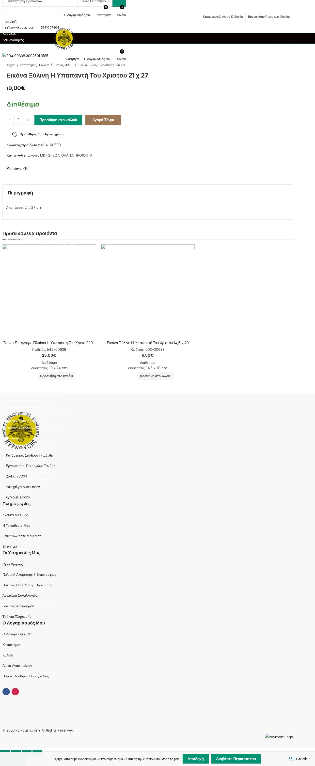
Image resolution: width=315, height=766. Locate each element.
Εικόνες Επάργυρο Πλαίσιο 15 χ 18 (28, 297)
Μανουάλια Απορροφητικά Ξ (24, 46)
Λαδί (5, 522)
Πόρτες (8, 66)
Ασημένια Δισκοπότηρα (20, 342)
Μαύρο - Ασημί (14, 535)
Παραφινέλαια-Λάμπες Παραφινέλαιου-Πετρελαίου (41, 162)
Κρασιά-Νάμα (13, 156)
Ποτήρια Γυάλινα (15, 491)
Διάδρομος (10, 187)
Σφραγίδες (10, 92)
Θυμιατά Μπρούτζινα (18, 458)
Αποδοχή (196, 758)
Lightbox (283, 45)
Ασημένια (9, 322)
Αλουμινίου (10, 509)
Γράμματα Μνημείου (17, 598)
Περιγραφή (20, 192)
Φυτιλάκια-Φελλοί (16, 169)
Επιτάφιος (10, 7)
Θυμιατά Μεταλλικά (17, 451)
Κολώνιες (9, 149)
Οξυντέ (7, 573)
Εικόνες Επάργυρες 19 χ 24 (23, 284)
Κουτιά (7, 484)
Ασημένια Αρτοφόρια (18, 329)
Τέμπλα (8, 98)
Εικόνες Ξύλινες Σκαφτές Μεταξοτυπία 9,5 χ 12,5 (39, 245)
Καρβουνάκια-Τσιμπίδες (21, 136)
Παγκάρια (9, 59)
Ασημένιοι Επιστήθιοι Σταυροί (25, 420)
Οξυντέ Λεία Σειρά (16, 580)
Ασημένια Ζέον (13, 361)
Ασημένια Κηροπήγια (18, 381)
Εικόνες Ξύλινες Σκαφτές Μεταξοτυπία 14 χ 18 (37, 251)
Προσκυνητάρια (14, 79)
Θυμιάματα (10, 130)
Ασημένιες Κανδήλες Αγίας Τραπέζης (30, 394)
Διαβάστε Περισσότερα (236, 758)
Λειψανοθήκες (13, 39)
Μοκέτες (8, 194)
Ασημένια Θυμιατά (16, 368)
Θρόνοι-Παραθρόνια (18, 20)
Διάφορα (9, 123)
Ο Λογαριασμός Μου (18, 634)
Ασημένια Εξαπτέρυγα (19, 348)
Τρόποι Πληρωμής (16, 616)
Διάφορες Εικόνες (15, 310)
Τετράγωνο (10, 213)
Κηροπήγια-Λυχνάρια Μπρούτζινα (28, 478)
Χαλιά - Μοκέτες (15, 181)
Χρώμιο (8, 586)
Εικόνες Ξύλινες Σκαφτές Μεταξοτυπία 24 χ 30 (38, 264)
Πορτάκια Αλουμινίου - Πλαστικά (27, 605)
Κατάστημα (11, 644)
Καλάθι (7, 655)
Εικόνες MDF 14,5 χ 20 (19, 232)
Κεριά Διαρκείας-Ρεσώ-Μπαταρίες (29, 143)
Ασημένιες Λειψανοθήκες (21, 407)
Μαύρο (7, 529)
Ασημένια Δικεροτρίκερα (20, 335)
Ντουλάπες (11, 52)
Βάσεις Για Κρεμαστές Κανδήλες (26, 445)
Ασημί (7, 516)
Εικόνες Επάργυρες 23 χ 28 (23, 291)
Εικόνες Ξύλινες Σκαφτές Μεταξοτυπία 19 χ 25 (37, 258)
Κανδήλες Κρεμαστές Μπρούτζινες (29, 471)
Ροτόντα (8, 207)
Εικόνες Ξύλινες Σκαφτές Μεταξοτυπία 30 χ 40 (38, 271)
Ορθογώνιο (11, 200)
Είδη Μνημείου (13, 502)
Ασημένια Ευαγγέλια (17, 355)
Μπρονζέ (9, 542)
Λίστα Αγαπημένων (17, 665)
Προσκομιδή (11, 72)
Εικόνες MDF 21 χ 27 (18, 238)
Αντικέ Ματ (10, 567)
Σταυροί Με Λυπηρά (17, 85)
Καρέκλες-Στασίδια (17, 26)
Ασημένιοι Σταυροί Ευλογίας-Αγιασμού (32, 427)
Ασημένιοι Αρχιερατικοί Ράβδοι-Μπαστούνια (36, 414)
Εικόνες (8, 225)
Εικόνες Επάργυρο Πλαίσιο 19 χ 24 (29, 304)
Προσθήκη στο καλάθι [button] (155, 376)
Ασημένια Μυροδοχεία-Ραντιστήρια (29, 387)
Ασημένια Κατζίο (15, 374)
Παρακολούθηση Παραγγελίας (25, 676)
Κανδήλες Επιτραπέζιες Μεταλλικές (29, 465)
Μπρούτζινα (11, 560)
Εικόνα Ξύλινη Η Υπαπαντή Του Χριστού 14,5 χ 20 (148, 342)
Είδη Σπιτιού (12, 438)
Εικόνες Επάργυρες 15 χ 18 (22, 277)
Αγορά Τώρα (103, 119)
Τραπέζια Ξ (11, 105)
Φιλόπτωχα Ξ (12, 112)
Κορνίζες (9, 33)
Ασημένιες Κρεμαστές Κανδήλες (26, 401)
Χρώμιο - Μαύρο (15, 548)
